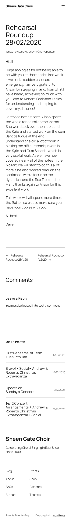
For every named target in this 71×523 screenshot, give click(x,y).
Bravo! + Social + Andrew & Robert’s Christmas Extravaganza (27, 372)
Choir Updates (46, 51)
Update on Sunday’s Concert (20, 390)
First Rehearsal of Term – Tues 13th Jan (25, 355)
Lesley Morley (26, 51)
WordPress (59, 515)
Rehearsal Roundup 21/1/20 (17, 257)
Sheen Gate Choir (19, 6)
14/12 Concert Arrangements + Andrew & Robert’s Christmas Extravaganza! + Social (27, 409)
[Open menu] (63, 6)
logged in (28, 305)
